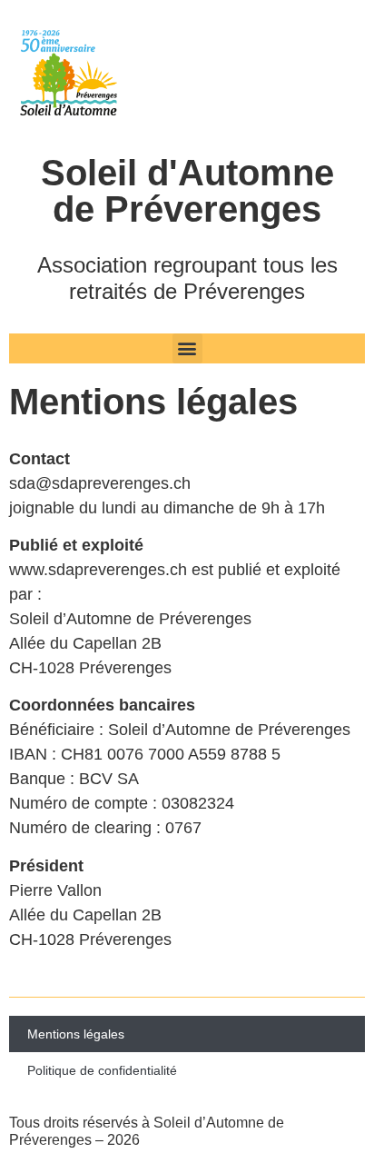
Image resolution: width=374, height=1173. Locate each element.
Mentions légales (75, 1034)
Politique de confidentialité (102, 1070)
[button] (187, 348)
